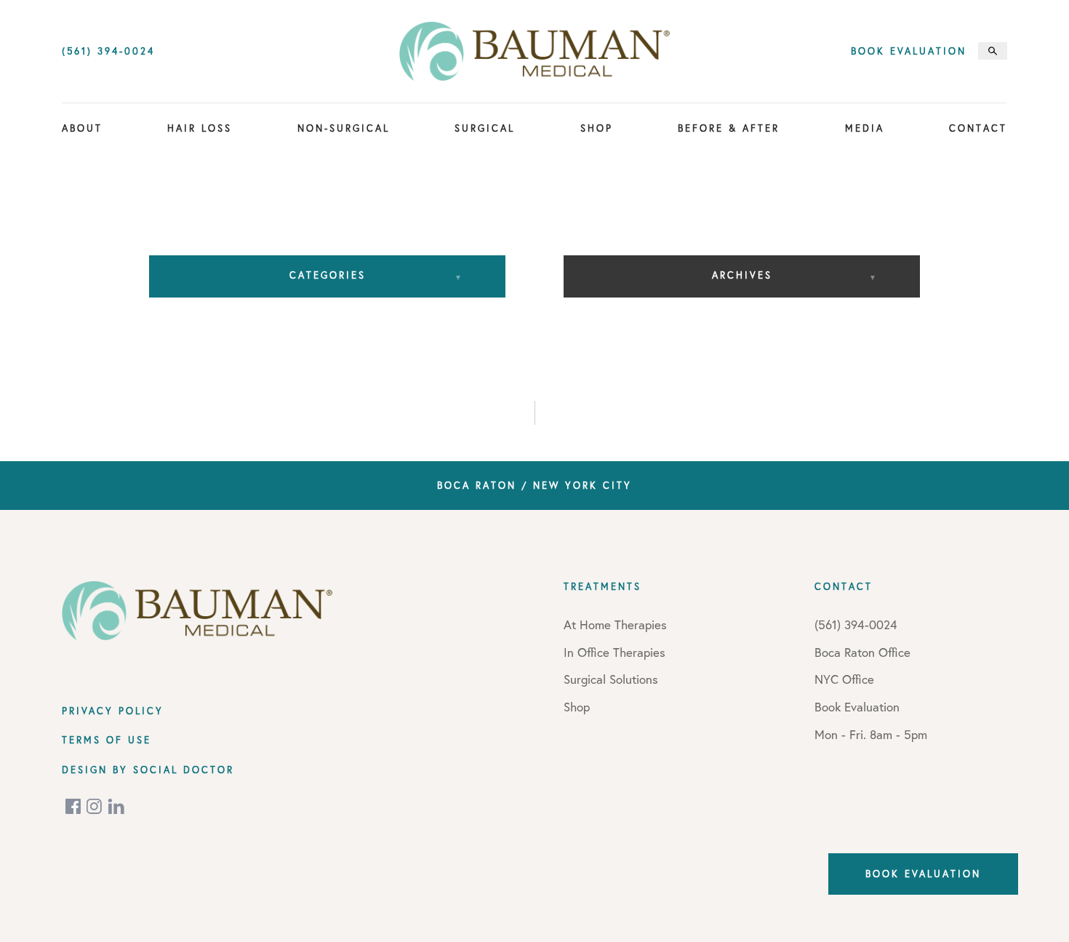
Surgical (485, 128)
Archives (742, 275)
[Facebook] (74, 806)
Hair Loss (199, 128)
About (82, 128)
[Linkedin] (116, 806)
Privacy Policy (113, 711)
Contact (978, 128)
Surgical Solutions (611, 679)
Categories (327, 275)
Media (864, 128)
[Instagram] (95, 806)
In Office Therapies (614, 652)
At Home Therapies (615, 624)
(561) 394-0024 (108, 51)
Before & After (729, 128)
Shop (596, 128)
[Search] (992, 51)
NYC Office (844, 679)
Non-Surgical (343, 128)
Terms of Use (106, 740)
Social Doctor (183, 769)
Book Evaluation (908, 51)
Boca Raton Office (862, 652)
